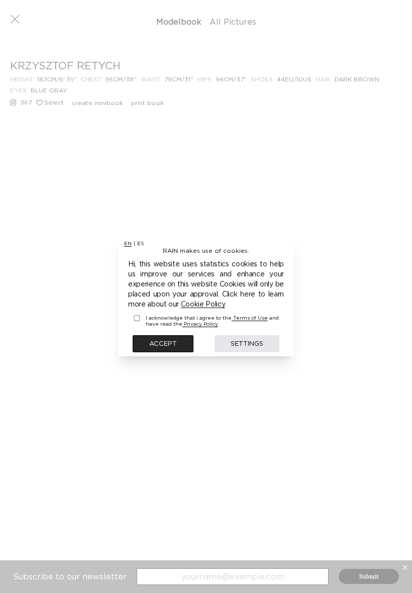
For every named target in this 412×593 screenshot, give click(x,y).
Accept (163, 343)
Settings (247, 343)
